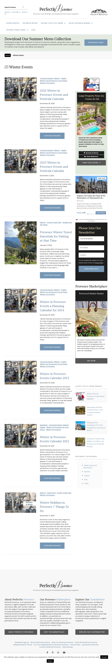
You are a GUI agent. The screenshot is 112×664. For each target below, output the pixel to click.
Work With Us (16, 12)
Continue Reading (52, 136)
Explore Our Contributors (92, 632)
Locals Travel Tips (54, 222)
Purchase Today (96, 42)
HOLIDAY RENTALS (12, 23)
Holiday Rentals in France (22, 645)
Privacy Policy (99, 263)
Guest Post (51, 493)
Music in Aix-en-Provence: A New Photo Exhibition (96, 396)
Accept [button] (104, 657)
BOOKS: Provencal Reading (80, 23)
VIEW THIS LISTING (90, 163)
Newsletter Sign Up (22, 642)
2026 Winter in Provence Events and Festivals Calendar (54, 95)
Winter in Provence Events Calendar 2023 (54, 376)
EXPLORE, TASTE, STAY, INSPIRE (52, 23)
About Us (7, 12)
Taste (86, 483)
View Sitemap (67, 647)
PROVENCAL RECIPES (30, 23)
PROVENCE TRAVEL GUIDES (16, 30)
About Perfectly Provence (20, 632)
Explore (43, 222)
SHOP (33, 30)
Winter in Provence (47, 83)
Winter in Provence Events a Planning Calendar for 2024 (53, 306)
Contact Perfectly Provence (50, 647)
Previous (74, 133)
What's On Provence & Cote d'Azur (53, 81)
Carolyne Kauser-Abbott (50, 78)
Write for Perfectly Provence (62, 642)
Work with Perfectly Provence (86, 642)
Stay (86, 479)
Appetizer (44, 425)
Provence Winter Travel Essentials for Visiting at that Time (56, 236)
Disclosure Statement (90, 645)
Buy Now (91, 361)
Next (109, 133)
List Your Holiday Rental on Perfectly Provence (51, 645)
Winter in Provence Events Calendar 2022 (54, 439)
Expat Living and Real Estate (90, 466)
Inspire (63, 78)
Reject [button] (50, 661)
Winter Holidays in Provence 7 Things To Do (54, 507)
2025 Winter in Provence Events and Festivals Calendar (54, 166)
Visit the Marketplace (54, 632)
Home (7, 55)
